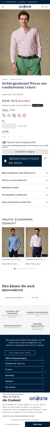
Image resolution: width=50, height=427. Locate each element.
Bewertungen (10, 187)
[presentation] (2, 2)
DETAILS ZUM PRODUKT (14, 180)
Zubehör (9, 381)
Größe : (5, 131)
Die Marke (10, 387)
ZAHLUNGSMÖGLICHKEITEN (16, 202)
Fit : (3, 121)
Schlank (22, 126)
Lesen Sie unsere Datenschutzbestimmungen (18, 416)
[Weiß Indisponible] (4, 115)
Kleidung (9, 375)
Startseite (5, 79)
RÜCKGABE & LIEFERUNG (14, 195)
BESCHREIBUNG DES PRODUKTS (19, 173)
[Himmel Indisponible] (14, 115)
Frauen (35, 298)
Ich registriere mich (20, 353)
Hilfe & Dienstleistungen (16, 358)
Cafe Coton (25, 6)
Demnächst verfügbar (25, 152)
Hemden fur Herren (16, 79)
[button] (46, 41)
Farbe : (5, 110)
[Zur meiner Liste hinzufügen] (45, 158)
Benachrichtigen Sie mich (23, 161)
